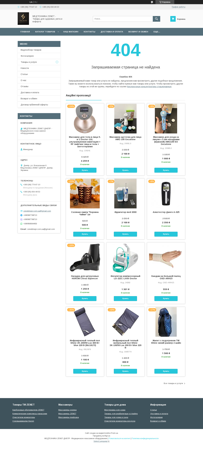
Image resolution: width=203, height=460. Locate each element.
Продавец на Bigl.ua (101, 436)
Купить (85, 170)
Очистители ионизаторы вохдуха (119, 421)
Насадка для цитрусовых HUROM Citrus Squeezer (85, 277)
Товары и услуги (29, 62)
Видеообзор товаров (31, 50)
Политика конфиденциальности (145, 438)
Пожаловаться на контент (119, 438)
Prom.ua (114, 433)
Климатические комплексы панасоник (29, 414)
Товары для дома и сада (116, 417)
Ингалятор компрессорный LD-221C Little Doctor (125, 277)
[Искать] (156, 19)
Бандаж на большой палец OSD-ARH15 (166, 277)
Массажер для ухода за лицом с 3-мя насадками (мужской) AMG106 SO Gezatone (166, 140)
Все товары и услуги (173, 383)
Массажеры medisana (68, 417)
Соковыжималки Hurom (23, 421)
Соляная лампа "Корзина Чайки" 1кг (85, 213)
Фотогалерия (156, 417)
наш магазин (70, 32)
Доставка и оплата (112, 32)
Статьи (24, 74)
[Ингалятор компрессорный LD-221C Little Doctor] (125, 257)
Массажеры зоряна (67, 410)
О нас (23, 80)
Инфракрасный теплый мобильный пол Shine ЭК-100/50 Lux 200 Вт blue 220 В (125, 344)
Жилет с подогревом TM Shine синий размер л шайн (166, 341)
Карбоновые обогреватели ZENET (28, 410)
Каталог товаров (45, 32)
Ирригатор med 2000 (125, 212)
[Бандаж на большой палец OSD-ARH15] (166, 257)
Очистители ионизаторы (23, 417)
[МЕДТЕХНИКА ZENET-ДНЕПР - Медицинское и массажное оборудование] (23, 24)
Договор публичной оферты (34, 104)
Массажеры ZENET (67, 414)
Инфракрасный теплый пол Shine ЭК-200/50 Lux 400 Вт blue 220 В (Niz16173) (85, 342)
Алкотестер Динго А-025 (166, 212)
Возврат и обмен (138, 32)
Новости (25, 68)
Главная (25, 32)
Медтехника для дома (114, 410)
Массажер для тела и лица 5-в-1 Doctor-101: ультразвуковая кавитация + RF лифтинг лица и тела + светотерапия (85, 142)
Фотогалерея (27, 56)
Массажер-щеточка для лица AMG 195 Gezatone (125, 138)
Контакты (89, 32)
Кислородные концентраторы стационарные (149, 86)
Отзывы (24, 86)
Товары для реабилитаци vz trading (121, 414)
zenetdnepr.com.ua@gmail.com (37, 211)
